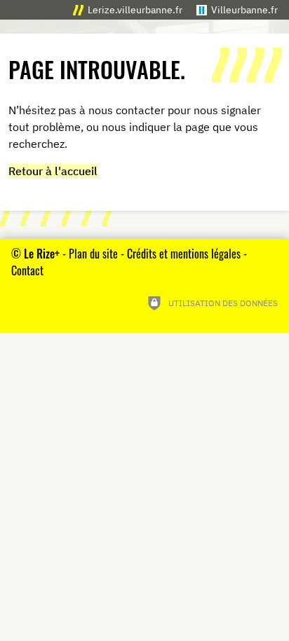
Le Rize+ (42, 253)
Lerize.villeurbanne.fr (135, 9)
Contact (27, 270)
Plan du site (93, 253)
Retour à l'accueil (53, 171)
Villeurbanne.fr (244, 9)
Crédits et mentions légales (184, 253)
